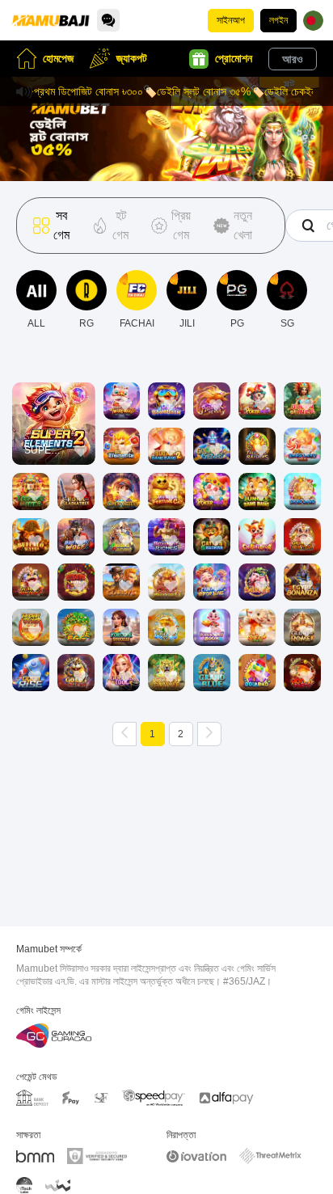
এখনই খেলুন (53, 437)
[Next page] (209, 734)
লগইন (278, 20)
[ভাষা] (313, 21)
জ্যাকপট (131, 58)
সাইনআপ (231, 20)
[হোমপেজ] (50, 20)
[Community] (108, 20)
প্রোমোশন (233, 58)
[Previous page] (124, 734)
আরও (292, 59)
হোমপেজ (58, 58)
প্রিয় (53, 400)
